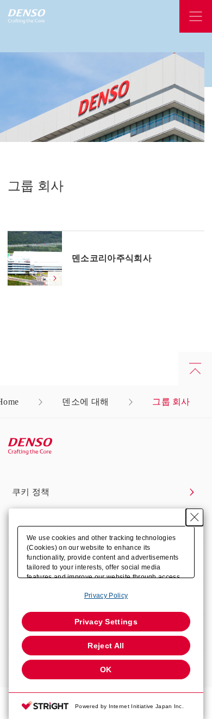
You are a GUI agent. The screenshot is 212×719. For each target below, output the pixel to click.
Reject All (106, 645)
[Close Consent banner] (194, 517)
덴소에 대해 (85, 401)
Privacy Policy (106, 595)
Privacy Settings (106, 621)
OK (106, 669)
